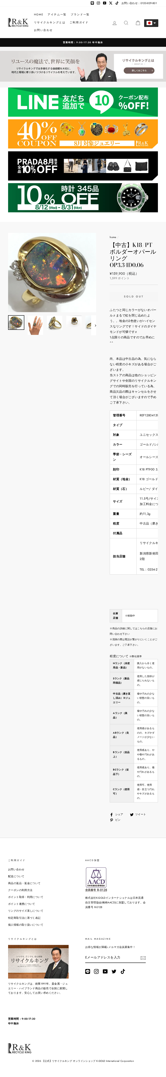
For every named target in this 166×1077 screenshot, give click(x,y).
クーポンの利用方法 (20, 890)
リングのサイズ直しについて (25, 911)
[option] (52, 272)
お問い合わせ (43, 30)
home (113, 237)
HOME (39, 14)
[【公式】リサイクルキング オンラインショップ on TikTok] (122, 971)
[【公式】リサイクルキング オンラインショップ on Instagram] (96, 971)
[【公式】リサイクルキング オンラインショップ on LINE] (87, 971)
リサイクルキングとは (50, 22)
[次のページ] (93, 325)
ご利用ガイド (79, 22)
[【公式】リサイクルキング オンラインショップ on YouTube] (105, 971)
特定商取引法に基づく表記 (24, 918)
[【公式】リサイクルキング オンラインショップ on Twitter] (114, 971)
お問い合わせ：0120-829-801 (139, 3)
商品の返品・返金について (24, 883)
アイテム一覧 (57, 14)
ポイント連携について (21, 904)
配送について (16, 876)
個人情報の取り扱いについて (25, 925)
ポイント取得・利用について (25, 897)
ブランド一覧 (80, 14)
